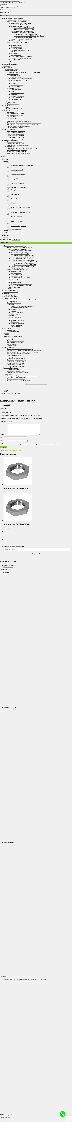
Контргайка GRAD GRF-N (19, 25)
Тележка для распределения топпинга (18, 153)
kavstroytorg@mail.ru (8, 842)
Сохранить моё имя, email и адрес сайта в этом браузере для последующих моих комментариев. (30, 444)
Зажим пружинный (9, 63)
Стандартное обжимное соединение (21, 58)
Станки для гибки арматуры (15, 139)
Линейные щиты (16, 89)
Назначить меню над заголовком (9, 1)
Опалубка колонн (12, 74)
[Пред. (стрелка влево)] (0, 1121)
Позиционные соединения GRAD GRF (22, 32)
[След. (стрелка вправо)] (2, 1121)
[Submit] (17, 6)
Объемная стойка (16, 77)
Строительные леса (13, 104)
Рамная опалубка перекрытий (19, 80)
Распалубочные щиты (17, 93)
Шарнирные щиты (16, 97)
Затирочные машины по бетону (16, 151)
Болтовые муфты (16, 44)
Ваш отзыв (4, 434)
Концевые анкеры (16, 45)
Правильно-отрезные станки (15, 134)
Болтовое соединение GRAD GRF (21, 23)
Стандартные (15, 51)
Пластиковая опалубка (14, 82)
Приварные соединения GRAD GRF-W (22, 39)
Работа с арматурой (9, 129)
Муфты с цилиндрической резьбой (17, 42)
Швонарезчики (11, 118)
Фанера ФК (7, 66)
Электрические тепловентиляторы (17, 145)
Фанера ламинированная (11, 64)
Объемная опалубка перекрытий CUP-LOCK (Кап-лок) (23, 72)
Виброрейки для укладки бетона (17, 150)
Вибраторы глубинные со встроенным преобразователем (24, 123)
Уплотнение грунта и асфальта (13, 110)
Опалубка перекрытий (14, 75)
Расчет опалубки (16, 86)
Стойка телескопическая (11, 69)
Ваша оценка (4, 421)
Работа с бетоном (9, 120)
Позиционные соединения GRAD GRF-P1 (27, 34)
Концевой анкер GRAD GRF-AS (24, 29)
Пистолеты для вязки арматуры (16, 132)
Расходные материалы (13, 59)
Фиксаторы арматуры (10, 67)
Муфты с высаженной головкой (16, 21)
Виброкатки (10, 112)
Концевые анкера (16, 55)
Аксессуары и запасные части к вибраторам (20, 121)
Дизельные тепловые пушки (15, 143)
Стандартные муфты (17, 40)
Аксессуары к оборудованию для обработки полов (22, 148)
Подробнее (7, 492)
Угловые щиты (15, 94)
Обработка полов (9, 146)
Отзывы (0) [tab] (7, 405)
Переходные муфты (16, 47)
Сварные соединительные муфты (21, 50)
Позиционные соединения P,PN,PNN (25, 37)
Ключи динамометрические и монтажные (19, 20)
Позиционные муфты (17, 48)
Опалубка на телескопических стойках (22, 78)
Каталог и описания (17, 85)
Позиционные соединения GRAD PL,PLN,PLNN (29, 36)
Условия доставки (9, 565)
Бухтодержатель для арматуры (16, 131)
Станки (9, 61)
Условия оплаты (8, 567)
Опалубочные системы (10, 70)
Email (2, 440)
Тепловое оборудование (11, 140)
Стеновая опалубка (13, 88)
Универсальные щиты (17, 96)
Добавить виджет (5, 1117)
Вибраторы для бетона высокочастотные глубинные (22, 124)
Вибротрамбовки (12, 116)
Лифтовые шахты (16, 91)
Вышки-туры (11, 102)
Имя (2, 437)
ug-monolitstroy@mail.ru (9, 707)
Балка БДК (7, 105)
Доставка (13, 83)
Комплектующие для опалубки (13, 108)
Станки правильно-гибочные (16, 137)
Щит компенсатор (16, 99)
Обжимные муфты (12, 53)
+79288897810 (16, 240)
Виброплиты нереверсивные (15, 113)
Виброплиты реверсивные (15, 115)
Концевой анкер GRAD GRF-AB (24, 28)
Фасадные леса (8, 101)
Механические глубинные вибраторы (18, 126)
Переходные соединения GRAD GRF (22, 31)
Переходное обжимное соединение (21, 56)
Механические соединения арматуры (15, 18)
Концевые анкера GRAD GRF (20, 26)
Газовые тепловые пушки (14, 142)
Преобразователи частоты (15, 127)
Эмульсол (6, 107)
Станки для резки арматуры (15, 135)
